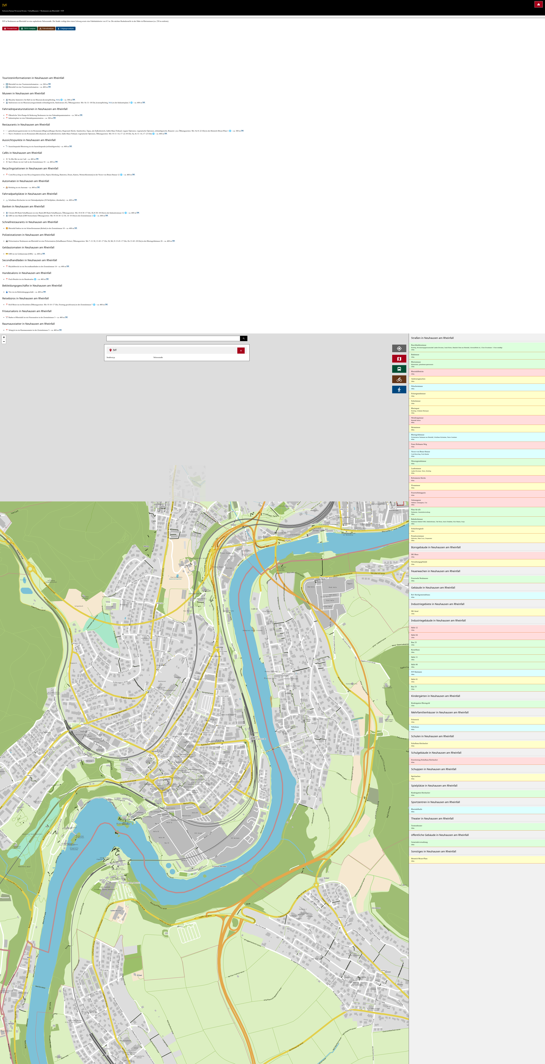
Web (57, 100)
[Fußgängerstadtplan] (399, 389)
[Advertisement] (272, 53)
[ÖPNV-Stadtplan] (399, 369)
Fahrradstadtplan (48, 29)
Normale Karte (12, 29)
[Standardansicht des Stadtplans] (399, 359)
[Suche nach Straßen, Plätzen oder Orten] (243, 338)
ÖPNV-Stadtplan (29, 29)
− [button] (4, 341)
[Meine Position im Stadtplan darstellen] (399, 348)
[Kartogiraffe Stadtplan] (538, 4)
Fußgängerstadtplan (67, 29)
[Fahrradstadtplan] (399, 379)
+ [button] (4, 337)
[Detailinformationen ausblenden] (241, 350)
